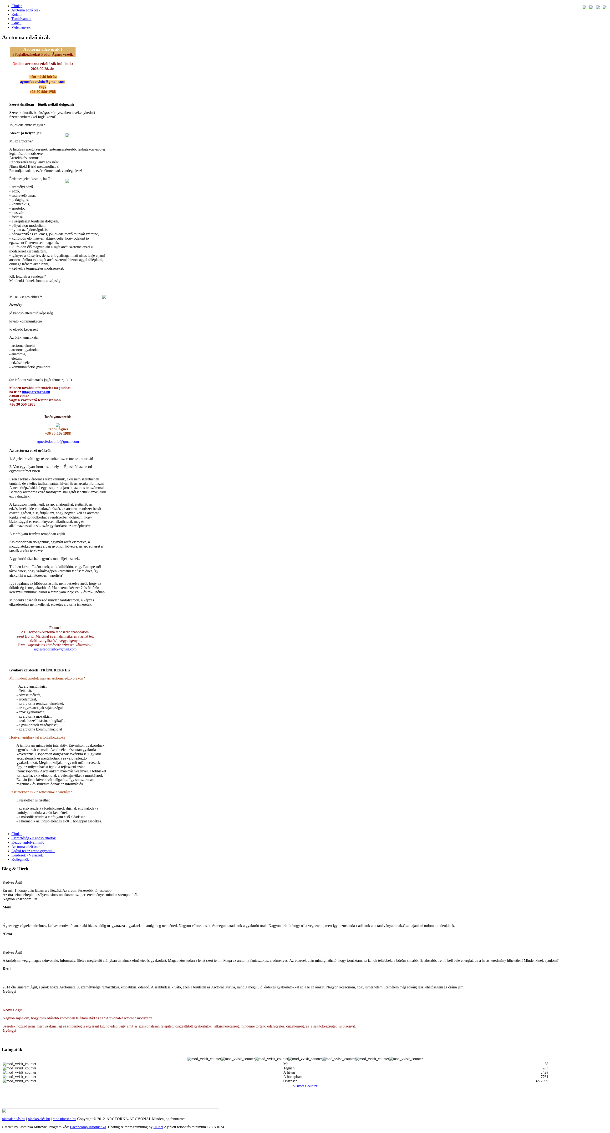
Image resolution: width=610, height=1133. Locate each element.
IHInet (158, 1127)
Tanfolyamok (21, 19)
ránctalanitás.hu (13, 1119)
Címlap (16, 6)
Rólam (16, 14)
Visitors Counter (305, 1086)
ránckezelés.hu (39, 1119)
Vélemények (20, 27)
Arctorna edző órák (26, 10)
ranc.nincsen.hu (64, 1119)
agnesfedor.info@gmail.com (42, 82)
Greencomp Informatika (88, 1127)
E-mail (16, 23)
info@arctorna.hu (36, 392)
